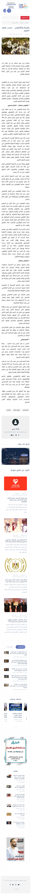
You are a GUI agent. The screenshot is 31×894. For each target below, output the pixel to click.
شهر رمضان (25, 410)
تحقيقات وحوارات (15, 705)
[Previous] (14, 727)
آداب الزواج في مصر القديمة (19, 814)
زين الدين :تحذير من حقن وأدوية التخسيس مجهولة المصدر (19, 670)
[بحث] (9, 11)
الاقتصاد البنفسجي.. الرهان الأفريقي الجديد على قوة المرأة (19, 796)
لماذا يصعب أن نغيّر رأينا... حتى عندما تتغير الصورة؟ (18, 805)
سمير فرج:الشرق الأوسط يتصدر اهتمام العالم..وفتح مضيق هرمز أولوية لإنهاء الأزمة (19, 662)
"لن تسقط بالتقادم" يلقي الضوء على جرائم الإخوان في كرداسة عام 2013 (18, 653)
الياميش (8, 410)
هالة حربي (26, 34)
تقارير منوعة (15, 23)
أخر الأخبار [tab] (20, 647)
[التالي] (5, 444)
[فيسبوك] (18, 435)
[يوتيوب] (11, 435)
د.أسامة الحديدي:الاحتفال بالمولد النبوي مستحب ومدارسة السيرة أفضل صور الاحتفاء (19, 677)
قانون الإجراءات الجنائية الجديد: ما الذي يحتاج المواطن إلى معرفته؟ (18, 777)
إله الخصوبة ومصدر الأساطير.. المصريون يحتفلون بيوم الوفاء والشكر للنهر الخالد (16, 541)
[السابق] (3, 444)
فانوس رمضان (17, 410)
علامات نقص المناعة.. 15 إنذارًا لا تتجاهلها (18, 823)
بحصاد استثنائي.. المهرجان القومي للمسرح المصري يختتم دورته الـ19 (17, 621)
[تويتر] (16, 435)
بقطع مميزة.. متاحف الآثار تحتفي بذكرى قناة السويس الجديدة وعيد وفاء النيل (16, 581)
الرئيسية (27, 23)
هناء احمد (25, 462)
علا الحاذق (24, 493)
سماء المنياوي (23, 535)
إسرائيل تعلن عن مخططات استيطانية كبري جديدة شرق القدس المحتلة (18, 686)
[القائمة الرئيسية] (4, 10)
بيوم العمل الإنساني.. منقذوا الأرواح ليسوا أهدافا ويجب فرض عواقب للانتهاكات (17, 500)
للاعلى (16, 889)
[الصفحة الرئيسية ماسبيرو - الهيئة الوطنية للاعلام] (15, 5)
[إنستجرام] (13, 435)
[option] (15, 456)
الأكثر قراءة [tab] (9, 647)
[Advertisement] (14, 59)
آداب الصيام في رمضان (21, 458)
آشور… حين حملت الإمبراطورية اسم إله (19, 786)
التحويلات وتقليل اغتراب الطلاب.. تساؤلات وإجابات (17, 715)
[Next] (17, 727)
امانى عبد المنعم (23, 615)
